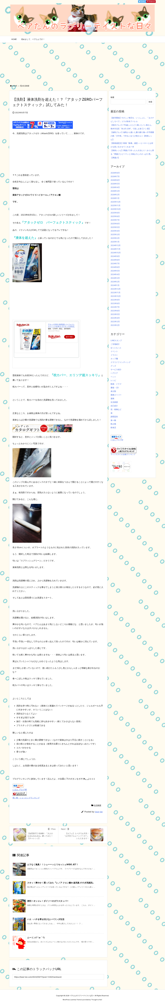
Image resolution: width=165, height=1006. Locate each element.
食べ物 (113, 420)
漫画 (112, 398)
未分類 (113, 391)
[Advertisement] (82, 62)
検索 (112, 97)
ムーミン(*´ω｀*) (36, 937)
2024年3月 (115, 278)
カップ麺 (114, 358)
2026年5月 (115, 184)
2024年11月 (115, 249)
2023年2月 (115, 325)
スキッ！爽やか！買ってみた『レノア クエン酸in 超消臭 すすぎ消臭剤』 (60, 882)
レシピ (113, 380)
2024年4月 (115, 274)
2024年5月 (115, 271)
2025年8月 (115, 216)
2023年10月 (116, 296)
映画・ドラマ (116, 384)
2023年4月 (115, 318)
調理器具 (114, 416)
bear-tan (99, 812)
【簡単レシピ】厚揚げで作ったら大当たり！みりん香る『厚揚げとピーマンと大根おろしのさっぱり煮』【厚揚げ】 (132, 154)
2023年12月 (116, 289)
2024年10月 (116, 252)
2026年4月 (115, 187)
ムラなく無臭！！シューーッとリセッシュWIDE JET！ (52, 864)
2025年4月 (115, 231)
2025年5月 (115, 227)
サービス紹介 (116, 369)
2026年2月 (115, 194)
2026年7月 (115, 176)
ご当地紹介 (115, 344)
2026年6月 (115, 180)
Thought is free (97, 1000)
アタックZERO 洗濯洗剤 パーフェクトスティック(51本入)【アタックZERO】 (61, 325)
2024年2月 (115, 281)
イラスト (114, 355)
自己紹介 (114, 406)
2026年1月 (115, 198)
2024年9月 (115, 256)
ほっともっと (116, 348)
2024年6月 (115, 267)
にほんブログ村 (20, 789)
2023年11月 (115, 292)
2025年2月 (115, 238)
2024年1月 (115, 285)
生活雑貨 (26, 86)
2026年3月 (115, 191)
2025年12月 (116, 202)
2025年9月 (115, 213)
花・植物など (116, 409)
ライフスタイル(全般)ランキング (123, 454)
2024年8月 (115, 260)
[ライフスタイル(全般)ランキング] (123, 450)
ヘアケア (114, 373)
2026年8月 (115, 173)
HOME (14, 86)
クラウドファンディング (120, 362)
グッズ (113, 366)
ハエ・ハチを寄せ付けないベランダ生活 (45, 919)
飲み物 (113, 424)
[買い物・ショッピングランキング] (20, 793)
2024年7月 (115, 263)
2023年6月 (115, 311)
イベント (114, 351)
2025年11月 (115, 205)
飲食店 (113, 427)
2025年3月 (115, 234)
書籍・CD (115, 387)
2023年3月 (115, 321)
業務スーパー (116, 395)
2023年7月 (115, 307)
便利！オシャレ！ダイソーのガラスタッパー (47, 901)
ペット (113, 377)
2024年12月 (116, 245)
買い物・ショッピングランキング (26, 798)
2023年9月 (115, 300)
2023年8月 (115, 303)
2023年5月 (115, 314)
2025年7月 (115, 220)
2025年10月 (116, 209)
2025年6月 (115, 223)
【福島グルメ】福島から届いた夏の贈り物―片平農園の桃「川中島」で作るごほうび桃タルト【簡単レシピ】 (132, 136)
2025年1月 (115, 242)
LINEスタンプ (116, 340)
